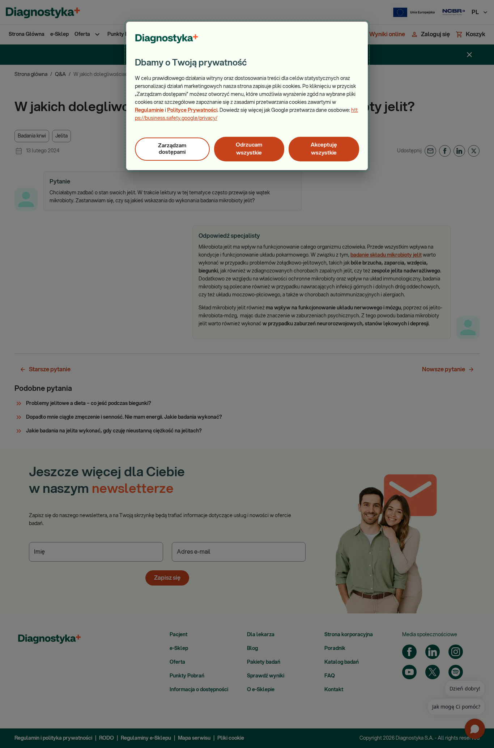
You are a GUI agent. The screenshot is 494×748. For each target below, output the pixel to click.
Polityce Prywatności (192, 110)
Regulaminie (149, 110)
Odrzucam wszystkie (249, 149)
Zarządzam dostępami (172, 149)
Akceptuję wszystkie (324, 149)
